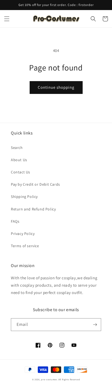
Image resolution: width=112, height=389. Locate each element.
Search (17, 147)
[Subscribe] (95, 324)
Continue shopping (56, 87)
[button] (7, 19)
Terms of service (25, 245)
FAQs (15, 221)
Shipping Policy (24, 196)
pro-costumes (49, 379)
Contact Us (20, 172)
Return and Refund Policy (33, 209)
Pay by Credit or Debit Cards (35, 184)
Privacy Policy (23, 233)
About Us (19, 159)
